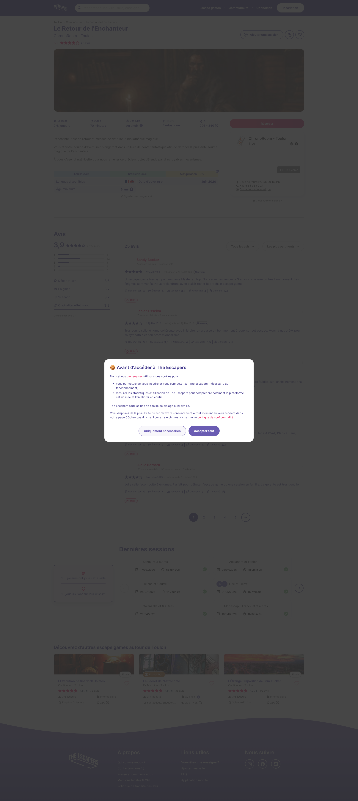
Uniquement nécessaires (162, 431)
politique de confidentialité (215, 417)
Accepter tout (204, 431)
